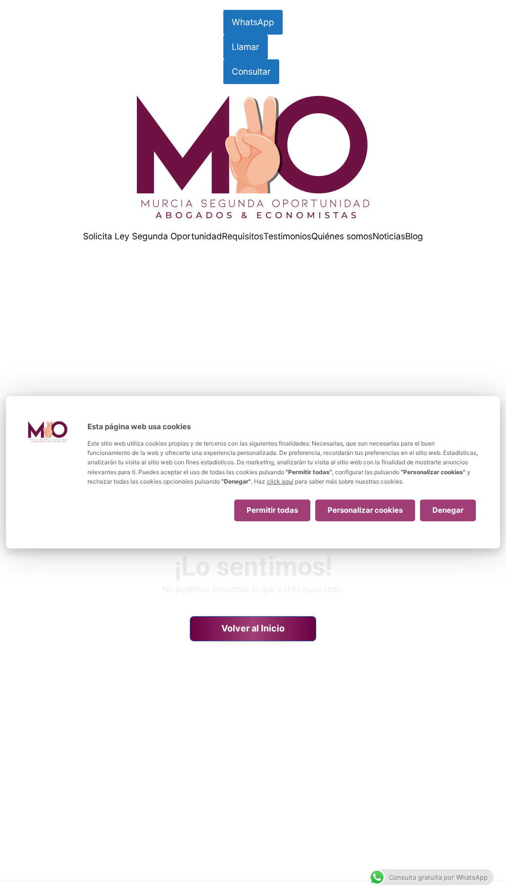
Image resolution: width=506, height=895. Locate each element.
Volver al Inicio (253, 628)
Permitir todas (272, 510)
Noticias (389, 236)
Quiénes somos (342, 236)
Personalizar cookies (365, 510)
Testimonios (287, 236)
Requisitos (242, 236)
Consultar (251, 71)
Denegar (448, 510)
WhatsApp (253, 22)
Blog (414, 236)
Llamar (245, 47)
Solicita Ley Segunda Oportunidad (152, 236)
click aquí (280, 481)
